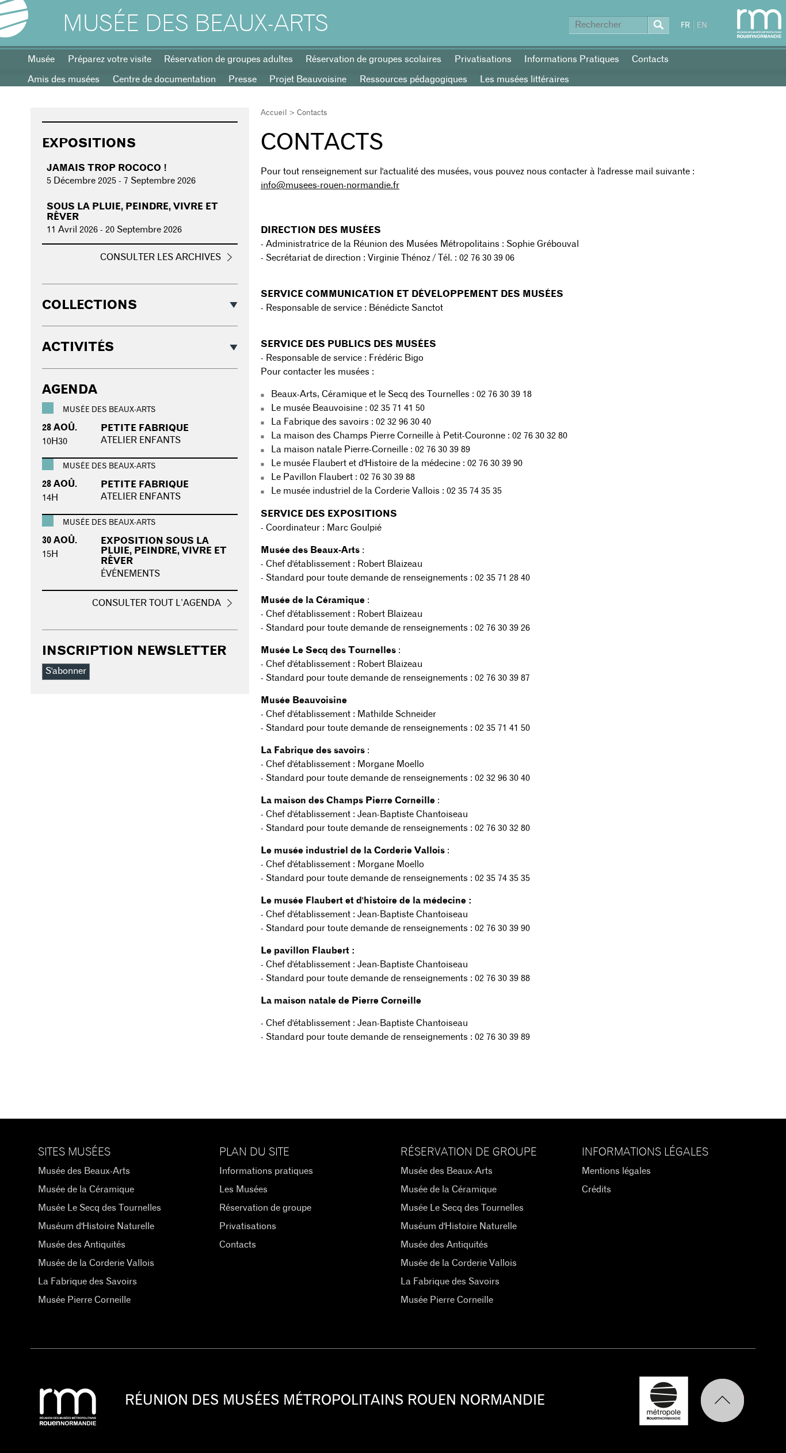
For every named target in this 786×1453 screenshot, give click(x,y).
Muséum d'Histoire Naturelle (96, 1226)
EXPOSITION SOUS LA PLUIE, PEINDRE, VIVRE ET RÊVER (164, 551)
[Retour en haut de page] (728, 1400)
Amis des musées (64, 79)
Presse (242, 79)
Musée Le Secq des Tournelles (99, 1207)
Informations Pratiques (571, 59)
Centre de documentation (164, 79)
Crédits (596, 1189)
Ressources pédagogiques (413, 79)
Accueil (274, 113)
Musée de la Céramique (86, 1189)
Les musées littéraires (524, 79)
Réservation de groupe (265, 1207)
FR (685, 25)
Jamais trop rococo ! (107, 168)
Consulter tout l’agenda (156, 603)
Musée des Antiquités (81, 1244)
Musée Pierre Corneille (84, 1300)
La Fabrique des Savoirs (87, 1281)
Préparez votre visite (109, 59)
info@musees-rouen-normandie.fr (330, 185)
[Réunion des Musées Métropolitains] (759, 23)
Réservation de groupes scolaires (373, 59)
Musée (41, 59)
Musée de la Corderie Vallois (96, 1263)
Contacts (650, 59)
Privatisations (483, 59)
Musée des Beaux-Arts (196, 24)
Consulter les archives (160, 257)
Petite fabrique (145, 428)
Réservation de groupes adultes (228, 59)
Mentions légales (616, 1171)
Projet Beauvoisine (307, 79)
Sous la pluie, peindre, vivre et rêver (132, 212)
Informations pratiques (266, 1171)
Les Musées (243, 1189)
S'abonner (65, 671)
